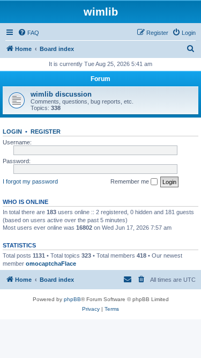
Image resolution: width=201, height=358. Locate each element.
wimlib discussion (61, 94)
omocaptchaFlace (51, 263)
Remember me (130, 181)
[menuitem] (28, 32)
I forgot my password (30, 181)
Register (46, 131)
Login (12, 131)
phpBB (72, 299)
